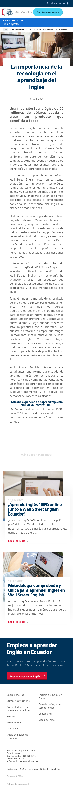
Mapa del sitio (47, 719)
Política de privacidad (18, 784)
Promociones (14, 722)
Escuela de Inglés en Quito (50, 696)
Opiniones (13, 728)
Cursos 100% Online (18, 700)
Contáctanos (46, 713)
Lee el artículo (16, 540)
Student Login (56, 3)
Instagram (12, 769)
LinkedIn (44, 769)
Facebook (33, 769)
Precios (11, 716)
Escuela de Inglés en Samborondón (50, 706)
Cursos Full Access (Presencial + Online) (18, 708)
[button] (68, 12)
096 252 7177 (23, 12)
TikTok (23, 769)
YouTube (55, 769)
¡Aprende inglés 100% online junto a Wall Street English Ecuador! (35, 509)
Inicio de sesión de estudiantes (17, 736)
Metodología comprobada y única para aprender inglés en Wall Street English (36, 590)
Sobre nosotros (15, 694)
